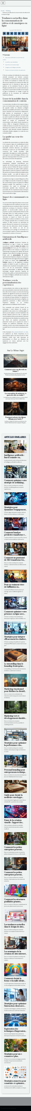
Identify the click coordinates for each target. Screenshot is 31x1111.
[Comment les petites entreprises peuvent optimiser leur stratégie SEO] (15, 863)
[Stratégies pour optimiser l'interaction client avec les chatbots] (15, 995)
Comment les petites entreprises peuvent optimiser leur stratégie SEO (14, 875)
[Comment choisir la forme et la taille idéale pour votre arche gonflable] (15, 969)
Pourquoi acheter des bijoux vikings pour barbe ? (15, 418)
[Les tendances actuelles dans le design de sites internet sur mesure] (15, 915)
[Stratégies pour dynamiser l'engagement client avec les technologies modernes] (15, 498)
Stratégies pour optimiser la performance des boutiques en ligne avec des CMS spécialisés (15, 746)
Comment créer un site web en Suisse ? (15, 370)
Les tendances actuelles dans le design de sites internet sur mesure (14, 926)
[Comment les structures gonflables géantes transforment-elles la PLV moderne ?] (15, 890)
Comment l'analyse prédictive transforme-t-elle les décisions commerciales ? (14, 536)
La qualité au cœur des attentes (11, 62)
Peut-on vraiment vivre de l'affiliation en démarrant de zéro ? (14, 587)
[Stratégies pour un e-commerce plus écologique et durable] (15, 1045)
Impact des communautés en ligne (12, 64)
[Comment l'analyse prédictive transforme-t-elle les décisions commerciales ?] (15, 524)
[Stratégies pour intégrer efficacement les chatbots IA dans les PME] (15, 628)
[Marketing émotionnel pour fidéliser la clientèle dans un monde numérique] (15, 680)
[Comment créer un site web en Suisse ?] (15, 361)
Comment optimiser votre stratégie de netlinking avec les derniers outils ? (15, 482)
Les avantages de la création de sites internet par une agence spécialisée (15, 955)
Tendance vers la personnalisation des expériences (15, 70)
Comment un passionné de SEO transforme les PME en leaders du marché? (14, 561)
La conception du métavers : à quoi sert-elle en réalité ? (15, 394)
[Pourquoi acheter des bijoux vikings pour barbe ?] (15, 408)
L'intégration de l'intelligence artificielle (12, 67)
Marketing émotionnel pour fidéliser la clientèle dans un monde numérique (15, 692)
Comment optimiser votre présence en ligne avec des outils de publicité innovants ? (15, 615)
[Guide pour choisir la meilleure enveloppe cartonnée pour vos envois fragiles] (15, 786)
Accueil (2, 10)
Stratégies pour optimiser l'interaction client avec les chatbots (15, 1005)
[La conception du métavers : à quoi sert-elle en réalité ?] (15, 384)
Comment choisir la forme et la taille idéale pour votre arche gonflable (14, 982)
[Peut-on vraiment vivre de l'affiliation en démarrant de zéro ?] (15, 576)
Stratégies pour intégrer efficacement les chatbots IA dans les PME (15, 639)
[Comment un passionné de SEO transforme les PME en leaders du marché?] (15, 549)
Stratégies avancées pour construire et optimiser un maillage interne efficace (15, 1084)
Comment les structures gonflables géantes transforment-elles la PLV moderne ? (15, 902)
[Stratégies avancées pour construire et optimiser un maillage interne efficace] (15, 1072)
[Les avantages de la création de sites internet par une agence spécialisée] (15, 942)
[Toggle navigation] (3, 2)
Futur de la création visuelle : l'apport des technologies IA (13, 822)
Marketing (8, 10)
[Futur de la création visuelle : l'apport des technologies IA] (15, 811)
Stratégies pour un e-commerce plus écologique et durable (13, 1056)
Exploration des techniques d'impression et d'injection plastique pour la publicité (14, 1032)
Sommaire (7, 55)
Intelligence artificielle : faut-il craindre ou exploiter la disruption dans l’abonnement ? (14, 458)
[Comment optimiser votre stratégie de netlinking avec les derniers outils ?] (15, 471)
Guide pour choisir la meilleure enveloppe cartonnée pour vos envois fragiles (13, 798)
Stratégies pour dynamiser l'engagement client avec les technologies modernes (15, 510)
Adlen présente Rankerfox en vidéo (19, 332)
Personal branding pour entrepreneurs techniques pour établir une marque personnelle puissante (15, 773)
